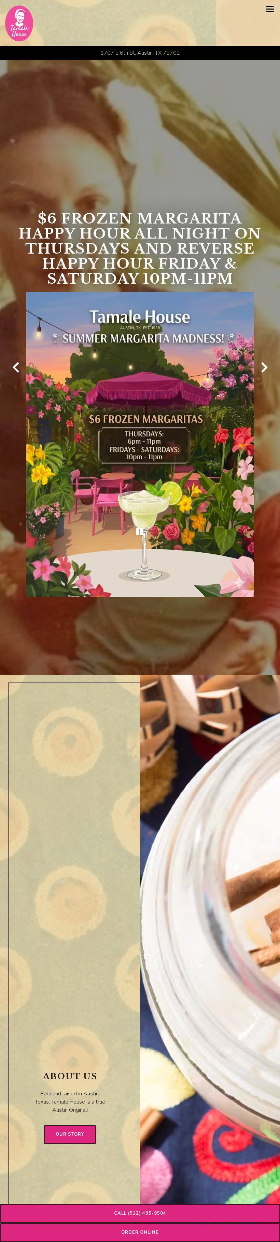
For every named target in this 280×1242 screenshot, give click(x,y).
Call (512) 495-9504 (140, 1213)
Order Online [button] (140, 1232)
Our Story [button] (70, 1140)
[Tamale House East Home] (19, 23)
